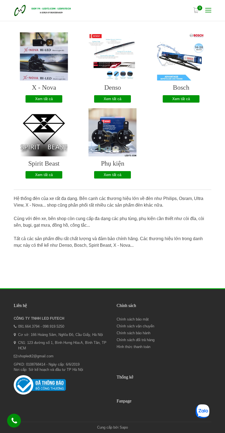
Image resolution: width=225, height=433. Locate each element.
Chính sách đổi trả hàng (135, 340)
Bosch (181, 87)
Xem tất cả (44, 99)
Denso (112, 87)
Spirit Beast (44, 163)
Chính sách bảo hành (133, 333)
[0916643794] (14, 421)
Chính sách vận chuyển (135, 326)
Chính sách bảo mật (133, 319)
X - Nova (44, 87)
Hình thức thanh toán (133, 347)
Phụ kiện (112, 163)
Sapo (124, 427)
